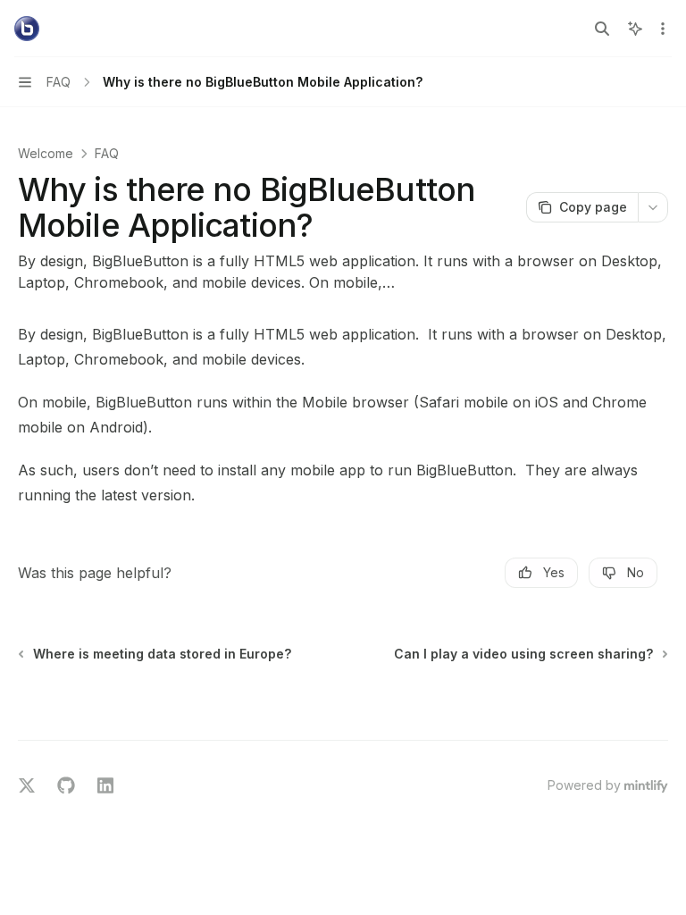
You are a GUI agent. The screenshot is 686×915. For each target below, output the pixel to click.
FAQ (107, 153)
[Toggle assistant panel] (635, 29)
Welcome (45, 153)
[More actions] (663, 28)
